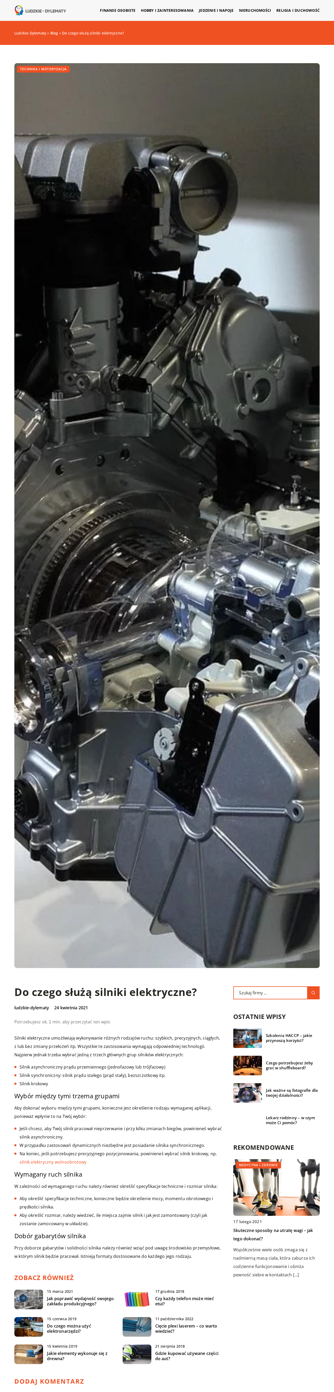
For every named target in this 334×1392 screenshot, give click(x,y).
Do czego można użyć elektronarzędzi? (69, 1328)
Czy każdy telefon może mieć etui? (184, 1301)
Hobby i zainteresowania (167, 10)
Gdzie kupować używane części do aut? (187, 1356)
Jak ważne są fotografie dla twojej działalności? (292, 1093)
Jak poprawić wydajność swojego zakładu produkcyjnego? (80, 1301)
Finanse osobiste (117, 10)
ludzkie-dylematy (31, 1008)
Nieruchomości (255, 10)
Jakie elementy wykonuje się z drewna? (77, 1356)
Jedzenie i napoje (216, 10)
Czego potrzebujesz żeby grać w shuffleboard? (289, 1065)
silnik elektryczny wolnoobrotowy (53, 1162)
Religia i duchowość (298, 10)
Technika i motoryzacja (43, 69)
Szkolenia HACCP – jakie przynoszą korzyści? (289, 1038)
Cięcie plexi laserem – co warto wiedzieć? (186, 1328)
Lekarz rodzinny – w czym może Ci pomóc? (290, 1120)
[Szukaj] (313, 992)
